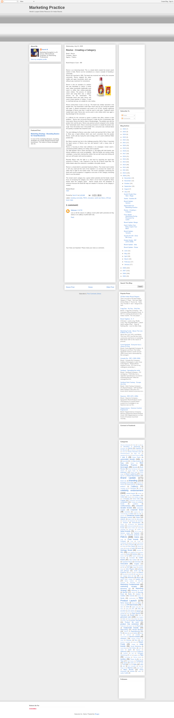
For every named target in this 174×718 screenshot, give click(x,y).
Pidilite (123, 619)
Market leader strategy (126, 579)
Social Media (123, 648)
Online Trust (135, 606)
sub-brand (132, 651)
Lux (135, 576)
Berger (132, 463)
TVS (123, 664)
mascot (133, 592)
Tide (140, 659)
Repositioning (135, 631)
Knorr (130, 572)
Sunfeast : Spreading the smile (130, 370)
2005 (124, 276)
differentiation (140, 519)
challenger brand (124, 495)
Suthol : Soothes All (130, 198)
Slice (136, 640)
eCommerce (131, 524)
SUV (131, 655)
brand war (123, 481)
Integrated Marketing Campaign (135, 565)
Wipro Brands (128, 669)
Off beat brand (132, 605)
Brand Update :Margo (131, 222)
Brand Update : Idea (130, 244)
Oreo (127, 608)
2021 (124, 142)
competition (124, 502)
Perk (140, 615)
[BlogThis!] (95, 195)
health (133, 548)
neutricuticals (132, 598)
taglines (136, 655)
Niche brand (124, 603)
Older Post (110, 287)
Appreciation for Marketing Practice (130, 206)
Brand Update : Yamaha (129, 232)
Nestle (122, 598)
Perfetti (132, 615)
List (128, 574)
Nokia (139, 603)
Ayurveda (125, 461)
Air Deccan (123, 450)
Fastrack (136, 533)
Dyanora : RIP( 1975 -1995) (129, 396)
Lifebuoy (140, 572)
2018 (124, 151)
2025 (124, 131)
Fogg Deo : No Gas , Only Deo (130, 308)
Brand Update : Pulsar (131, 247)
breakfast (139, 482)
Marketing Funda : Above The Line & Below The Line (131, 331)
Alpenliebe (140, 450)
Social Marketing (136, 646)
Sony (140, 648)
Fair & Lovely (138, 531)
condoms (135, 504)
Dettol (138, 517)
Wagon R (122, 668)
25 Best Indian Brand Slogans (129, 296)
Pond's (129, 619)
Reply (72, 217)
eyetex (139, 529)
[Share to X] (97, 195)
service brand (134, 637)
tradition (132, 662)
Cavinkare (133, 488)
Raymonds (140, 626)
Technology (127, 657)
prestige (135, 619)
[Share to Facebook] (99, 195)
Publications (123, 626)
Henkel (139, 548)
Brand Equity (132, 470)
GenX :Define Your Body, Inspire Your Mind (130, 226)
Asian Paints (136, 457)
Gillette (126, 544)
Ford (132, 541)
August (126, 189)
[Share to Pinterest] (101, 195)
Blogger (97, 714)
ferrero (122, 534)
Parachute (122, 611)
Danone (122, 515)
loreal (142, 574)
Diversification (136, 522)
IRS (123, 567)
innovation (91, 198)
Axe (142, 459)
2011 (124, 170)
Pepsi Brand (136, 613)
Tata (141, 655)
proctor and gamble (137, 620)
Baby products (137, 461)
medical (138, 594)
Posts (125, 115)
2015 (124, 159)
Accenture (122, 448)
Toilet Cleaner (130, 661)
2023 (124, 137)
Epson (139, 526)
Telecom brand (137, 657)
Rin (121, 633)
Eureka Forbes (131, 527)
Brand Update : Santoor (129, 202)
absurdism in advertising (131, 446)
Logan (136, 574)
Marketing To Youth (137, 590)
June (126, 251)
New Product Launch (131, 599)
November (127, 181)
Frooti (138, 541)
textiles (123, 659)
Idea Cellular (133, 560)
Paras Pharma (131, 611)
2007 (124, 270)
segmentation (123, 636)
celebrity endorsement (131, 490)
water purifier (140, 668)
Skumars (129, 640)
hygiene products (136, 556)
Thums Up (133, 659)
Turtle (141, 662)
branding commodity (76, 198)
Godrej (124, 546)
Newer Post (70, 287)
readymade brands (131, 628)
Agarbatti (138, 448)
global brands (140, 544)
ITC (128, 567)
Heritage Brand (126, 550)
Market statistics (129, 581)
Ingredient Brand (127, 562)
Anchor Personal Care (134, 451)
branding (133, 480)
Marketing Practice (47, 7)
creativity (135, 512)
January (127, 264)
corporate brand (136, 510)
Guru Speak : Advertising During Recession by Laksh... (130, 217)
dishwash (124, 521)
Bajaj (122, 463)
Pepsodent (123, 615)
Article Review (135, 455)
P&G (139, 608)
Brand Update (128, 478)
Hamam (139, 546)
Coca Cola (136, 498)
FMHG (136, 537)
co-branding (126, 498)
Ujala (67, 190)
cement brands (130, 493)
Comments (126, 118)
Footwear (123, 541)
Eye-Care (131, 529)
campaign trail (123, 488)
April (126, 256)
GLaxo (132, 544)
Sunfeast (125, 653)
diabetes (122, 519)
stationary (123, 651)
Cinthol (122, 497)
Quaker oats (131, 626)
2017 (124, 153)
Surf (133, 653)
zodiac (139, 671)
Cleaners (129, 497)
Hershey (139, 550)
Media (130, 594)
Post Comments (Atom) (94, 293)
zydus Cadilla (124, 673)
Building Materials (131, 484)
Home (90, 287)
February (127, 262)
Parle (138, 612)
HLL (121, 552)
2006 (124, 273)
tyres (130, 664)
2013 (124, 164)
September (128, 186)
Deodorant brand (133, 515)
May (125, 253)
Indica (141, 560)
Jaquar (135, 567)
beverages (124, 467)
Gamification (123, 543)
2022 (124, 140)
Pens (128, 613)
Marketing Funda (135, 582)
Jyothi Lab (98, 198)
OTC (133, 608)
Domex (122, 524)
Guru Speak (131, 546)
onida (127, 606)
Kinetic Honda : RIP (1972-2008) (130, 241)
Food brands (133, 539)
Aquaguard (123, 455)
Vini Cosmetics (132, 666)
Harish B (45, 49)
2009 (124, 175)
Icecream (132, 558)
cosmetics (127, 512)
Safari (126, 633)
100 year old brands (125, 445)
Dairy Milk (138, 513)
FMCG (85, 198)
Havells (127, 548)
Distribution (140, 521)
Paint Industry (131, 610)
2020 (124, 145)
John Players (130, 569)
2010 (124, 173)
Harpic (122, 548)
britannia (122, 484)
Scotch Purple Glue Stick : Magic (130, 195)
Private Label (125, 620)
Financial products (133, 535)
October (127, 183)
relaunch (126, 631)
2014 (124, 162)
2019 (124, 148)
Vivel (140, 666)
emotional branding (131, 526)
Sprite (129, 650)
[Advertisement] (87, 27)
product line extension (129, 624)
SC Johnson (127, 634)
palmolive (139, 610)
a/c (142, 445)
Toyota (125, 662)
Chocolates (136, 495)
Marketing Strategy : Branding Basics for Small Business (45, 135)
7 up (138, 445)
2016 (124, 156)
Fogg (121, 539)
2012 (124, 167)
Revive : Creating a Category (130, 211)
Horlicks (134, 554)
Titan (122, 661)
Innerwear (137, 562)
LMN (132, 574)
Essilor (122, 527)
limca (123, 574)
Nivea (133, 603)
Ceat (140, 488)
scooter (138, 635)
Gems (135, 543)
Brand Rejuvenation (133, 475)
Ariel (129, 455)
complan (133, 502)
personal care (125, 617)
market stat (139, 579)
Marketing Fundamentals (129, 584)
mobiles (122, 596)
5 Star (133, 445)
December (127, 178)
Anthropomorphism (125, 453)
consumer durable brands (131, 507)
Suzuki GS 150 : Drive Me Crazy (131, 236)
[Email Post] (89, 195)
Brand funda (134, 472)
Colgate (122, 500)
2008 (124, 268)
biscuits (135, 467)
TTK (137, 662)
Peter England (139, 617)
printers (141, 619)
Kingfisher (123, 572)
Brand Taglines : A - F (127, 319)
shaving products (136, 638)
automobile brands (127, 459)
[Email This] (93, 195)
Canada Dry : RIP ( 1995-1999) (130, 358)
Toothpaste (139, 661)
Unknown (74, 210)
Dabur (132, 513)
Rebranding (124, 629)
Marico (103, 198)
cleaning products (138, 497)
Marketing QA (125, 588)
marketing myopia (128, 586)
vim (124, 666)
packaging (122, 610)
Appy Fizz (137, 453)
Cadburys (134, 486)
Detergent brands (126, 517)
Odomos (122, 604)
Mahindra (131, 577)
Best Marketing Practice (131, 464)
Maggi (122, 577)
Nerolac (139, 595)
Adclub (130, 448)
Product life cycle (132, 622)
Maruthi (125, 592)
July (125, 191)
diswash (125, 522)
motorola (131, 596)
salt (130, 633)
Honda (128, 554)
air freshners (133, 450)
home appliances (132, 552)
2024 (124, 134)
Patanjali (122, 613)
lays (135, 572)
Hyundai (122, 558)
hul (127, 556)
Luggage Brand (127, 576)
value (141, 664)
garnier (130, 543)
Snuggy (133, 644)
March (126, 259)
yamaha (132, 671)
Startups (138, 649)
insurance (122, 565)
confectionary (125, 506)
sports (122, 649)
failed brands (125, 531)
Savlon (141, 633)
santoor (135, 633)
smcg (134, 642)
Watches (130, 668)
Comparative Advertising (135, 500)
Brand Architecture (133, 469)
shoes (121, 640)
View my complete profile (39, 59)
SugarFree (140, 651)
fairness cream (125, 533)
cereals (139, 493)
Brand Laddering (131, 474)
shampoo (123, 638)
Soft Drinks (132, 648)
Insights (136, 564)
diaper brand (131, 519)
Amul (123, 451)
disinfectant (132, 521)
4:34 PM (79, 210)
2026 (124, 129)
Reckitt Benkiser (137, 629)
